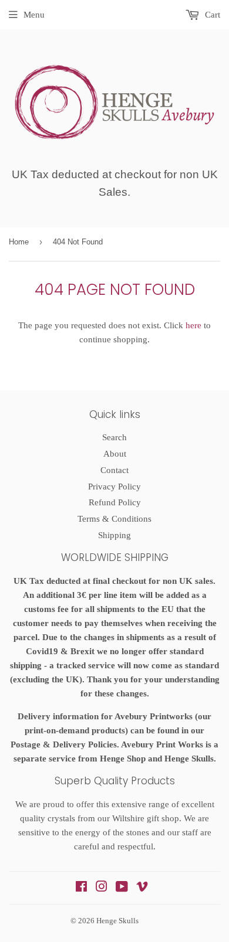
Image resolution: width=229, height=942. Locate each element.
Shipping (114, 535)
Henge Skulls (117, 920)
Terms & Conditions (114, 518)
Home (19, 241)
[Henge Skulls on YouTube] (122, 888)
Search (114, 437)
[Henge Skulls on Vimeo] (142, 888)
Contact (114, 470)
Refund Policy (115, 502)
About (114, 453)
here (193, 325)
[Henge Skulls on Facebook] (81, 888)
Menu (34, 14)
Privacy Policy (114, 486)
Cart (211, 14)
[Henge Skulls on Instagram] (101, 888)
